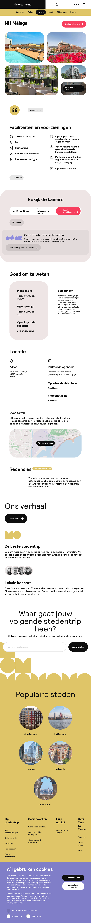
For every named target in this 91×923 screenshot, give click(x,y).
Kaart (50, 12)
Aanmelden (78, 646)
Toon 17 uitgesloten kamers (21, 247)
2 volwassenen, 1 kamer (43, 211)
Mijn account (10, 849)
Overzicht (20, 12)
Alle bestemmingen (11, 831)
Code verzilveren (10, 855)
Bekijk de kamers (72, 24)
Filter (18, 222)
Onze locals (80, 843)
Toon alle (15, 178)
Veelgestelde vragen (62, 831)
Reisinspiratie (11, 838)
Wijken (31, 12)
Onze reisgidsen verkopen (35, 833)
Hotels (41, 12)
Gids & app (62, 12)
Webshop (9, 843)
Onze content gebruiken (34, 841)
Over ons (13, 518)
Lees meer (34, 110)
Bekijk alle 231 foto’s (70, 88)
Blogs (73, 12)
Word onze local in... (37, 827)
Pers (80, 850)
